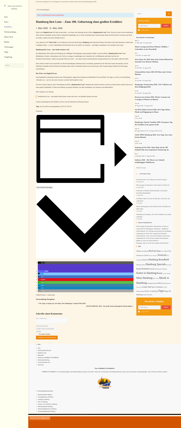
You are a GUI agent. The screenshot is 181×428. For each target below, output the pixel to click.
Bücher (162, 251)
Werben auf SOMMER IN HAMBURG (48, 357)
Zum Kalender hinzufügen (44, 187)
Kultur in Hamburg (146, 272)
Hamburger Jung (140, 243)
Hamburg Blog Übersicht (44, 350)
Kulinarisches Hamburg (161, 269)
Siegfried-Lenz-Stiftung (46, 92)
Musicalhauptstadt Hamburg (45, 406)
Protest (164, 283)
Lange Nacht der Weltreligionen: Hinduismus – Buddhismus (152, 229)
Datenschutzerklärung (43, 360)
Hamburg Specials (156, 264)
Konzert (145, 268)
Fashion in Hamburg (152, 255)
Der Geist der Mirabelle (69, 102)
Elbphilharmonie (140, 255)
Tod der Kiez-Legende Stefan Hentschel (156, 233)
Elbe (169, 251)
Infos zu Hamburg (43, 402)
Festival (162, 255)
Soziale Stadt (146, 287)
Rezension (168, 283)
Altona (138, 251)
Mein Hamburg (144, 277)
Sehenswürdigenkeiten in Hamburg (47, 409)
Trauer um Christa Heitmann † (150, 240)
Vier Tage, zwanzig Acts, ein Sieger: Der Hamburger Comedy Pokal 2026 (62, 303)
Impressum (41, 364)
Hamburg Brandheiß (159, 259)
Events (146, 255)
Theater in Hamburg (151, 291)
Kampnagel (168, 264)
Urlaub (144, 294)
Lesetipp (164, 273)
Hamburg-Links (42, 353)
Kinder (138, 269)
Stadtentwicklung (140, 291)
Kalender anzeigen (141, 167)
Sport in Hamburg (157, 287)
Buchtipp (157, 251)
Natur (155, 283)
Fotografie (139, 260)
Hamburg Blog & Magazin (45, 394)
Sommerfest (139, 287)
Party (159, 283)
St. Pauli (165, 287)
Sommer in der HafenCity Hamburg (47, 404)
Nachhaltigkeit (150, 283)
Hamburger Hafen (140, 264)
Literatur (168, 273)
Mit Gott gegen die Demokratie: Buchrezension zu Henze (151, 226)
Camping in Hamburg (43, 399)
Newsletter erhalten (44, 334)
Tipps (161, 290)
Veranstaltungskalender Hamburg (46, 411)
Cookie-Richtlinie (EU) (44, 362)
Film (167, 255)
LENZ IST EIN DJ (66, 106)
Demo (166, 251)
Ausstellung (144, 251)
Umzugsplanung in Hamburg (45, 397)
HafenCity (145, 260)
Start (39, 348)
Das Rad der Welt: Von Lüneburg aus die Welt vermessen (151, 179)
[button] (41, 263)
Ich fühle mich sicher (145, 30)
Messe (154, 278)
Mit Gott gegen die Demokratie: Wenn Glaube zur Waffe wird (152, 185)
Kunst (159, 273)
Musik (157, 278)
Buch (151, 251)
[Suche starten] (21, 65)
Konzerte (152, 269)
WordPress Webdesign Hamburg (81, 414)
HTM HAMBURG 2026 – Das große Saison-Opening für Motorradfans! (109, 306)
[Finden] (169, 13)
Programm (39, 111)
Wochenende (149, 294)
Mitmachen (41, 355)
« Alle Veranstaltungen (42, 9)
